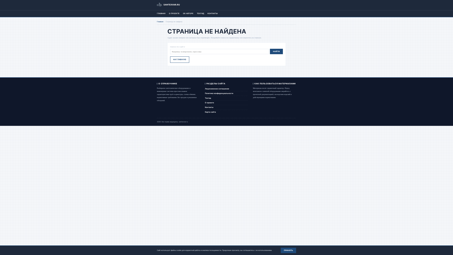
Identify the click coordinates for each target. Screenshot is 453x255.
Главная (161, 13)
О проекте (174, 13)
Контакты (213, 13)
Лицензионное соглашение (217, 89)
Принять (288, 250)
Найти (276, 51)
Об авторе (188, 13)
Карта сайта (210, 112)
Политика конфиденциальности (219, 93)
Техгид (200, 13)
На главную (179, 59)
